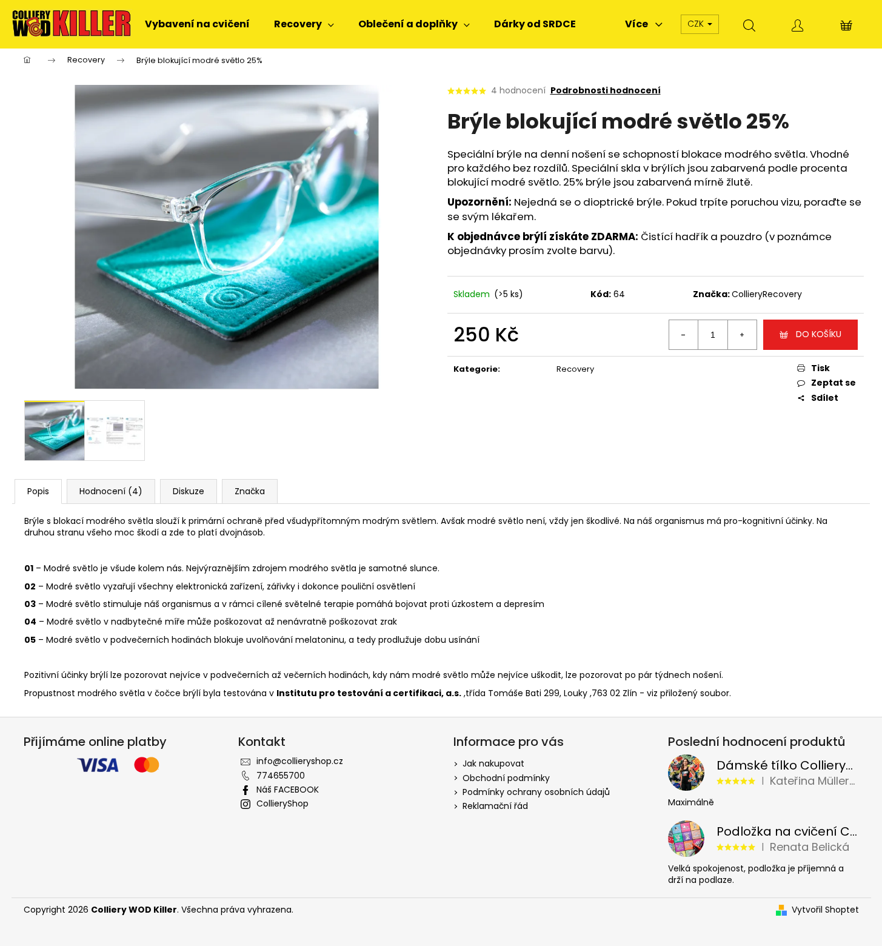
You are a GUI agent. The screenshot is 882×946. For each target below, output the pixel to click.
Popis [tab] (38, 491)
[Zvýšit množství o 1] (742, 334)
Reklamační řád (495, 806)
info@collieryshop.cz (299, 761)
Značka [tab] (250, 491)
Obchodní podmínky (506, 778)
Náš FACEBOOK (287, 789)
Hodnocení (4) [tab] (110, 491)
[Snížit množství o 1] (683, 334)
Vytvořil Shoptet (825, 910)
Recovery (575, 369)
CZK (696, 24)
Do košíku (818, 334)
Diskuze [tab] (188, 491)
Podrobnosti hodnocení (605, 90)
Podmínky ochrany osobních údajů (536, 792)
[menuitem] (197, 24)
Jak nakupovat (493, 763)
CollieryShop (282, 803)
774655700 (280, 776)
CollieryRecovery (767, 294)
